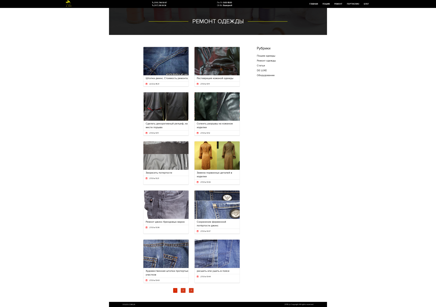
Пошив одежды (266, 55)
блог (366, 4)
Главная (313, 4)
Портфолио (353, 4)
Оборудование (266, 75)
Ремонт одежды (266, 60)
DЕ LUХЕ (262, 70)
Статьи (261, 65)
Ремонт (338, 4)
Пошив (326, 4)
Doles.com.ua (129, 304)
